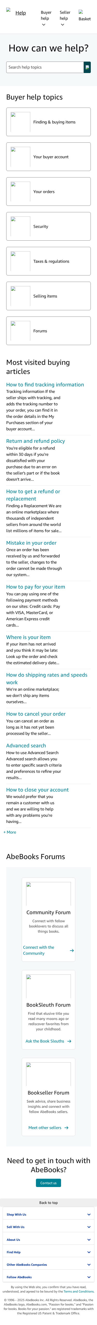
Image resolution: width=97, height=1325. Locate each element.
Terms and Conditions (79, 1291)
